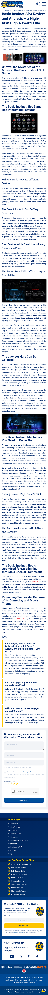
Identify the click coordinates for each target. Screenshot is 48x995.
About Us (12, 850)
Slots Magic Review (19, 891)
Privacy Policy (27, 772)
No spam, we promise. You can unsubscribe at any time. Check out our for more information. (23, 931)
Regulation (12, 844)
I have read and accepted (19, 772)
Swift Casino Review (19, 884)
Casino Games (14, 827)
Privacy (23, 992)
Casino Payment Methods (18, 840)
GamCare (7, 967)
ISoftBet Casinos (25, 10)
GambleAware (35, 967)
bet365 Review (16, 878)
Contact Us (30, 992)
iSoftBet (35, 582)
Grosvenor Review (18, 894)
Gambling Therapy (18, 967)
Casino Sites (7, 10)
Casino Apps (13, 837)
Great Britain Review (19, 874)
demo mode (22, 619)
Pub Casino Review (18, 871)
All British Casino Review (21, 864)
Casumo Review (17, 881)
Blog (10, 854)
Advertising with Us (15, 847)
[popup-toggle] (43, 990)
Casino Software (14, 834)
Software (16, 10)
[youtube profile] (12, 956)
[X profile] (21, 956)
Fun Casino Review (18, 868)
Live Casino (12, 830)
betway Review (17, 888)
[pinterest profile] (29, 956)
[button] (38, 4)
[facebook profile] (37, 956)
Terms (17, 992)
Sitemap (37, 992)
